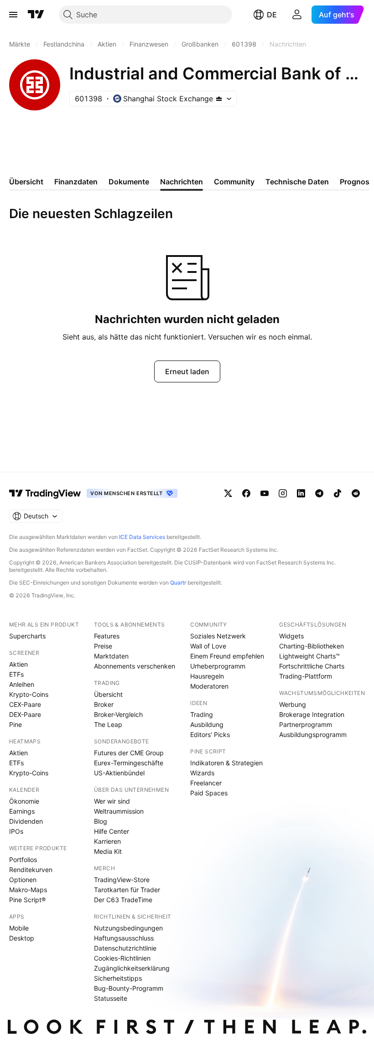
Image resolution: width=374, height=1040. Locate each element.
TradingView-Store (122, 879)
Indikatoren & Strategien (226, 763)
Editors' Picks (210, 734)
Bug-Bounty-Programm (128, 988)
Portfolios (23, 859)
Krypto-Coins (28, 694)
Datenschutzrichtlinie (125, 948)
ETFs (16, 674)
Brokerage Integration (311, 714)
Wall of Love (208, 646)
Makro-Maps (28, 890)
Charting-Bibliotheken (311, 646)
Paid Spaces (209, 793)
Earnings (22, 811)
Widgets (291, 636)
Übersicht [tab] (26, 181)
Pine (15, 724)
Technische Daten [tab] (297, 181)
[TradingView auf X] (228, 493)
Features (106, 636)
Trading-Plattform (305, 676)
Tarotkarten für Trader (127, 890)
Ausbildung (206, 724)
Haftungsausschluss (124, 938)
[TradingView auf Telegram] (319, 493)
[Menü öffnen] (13, 14)
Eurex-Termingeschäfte (128, 763)
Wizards (202, 773)
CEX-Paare (25, 704)
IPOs (16, 831)
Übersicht (108, 694)
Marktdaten (111, 656)
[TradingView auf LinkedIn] (301, 493)
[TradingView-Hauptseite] (45, 493)
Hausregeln (207, 676)
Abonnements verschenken (134, 666)
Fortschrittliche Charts (311, 666)
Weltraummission (119, 811)
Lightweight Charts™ (309, 656)
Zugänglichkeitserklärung (132, 968)
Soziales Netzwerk (218, 636)
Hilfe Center (111, 831)
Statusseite (110, 998)
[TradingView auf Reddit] (355, 493)
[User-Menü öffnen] (297, 14)
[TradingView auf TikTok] (337, 493)
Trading (201, 714)
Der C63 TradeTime (123, 900)
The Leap (108, 724)
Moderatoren (209, 686)
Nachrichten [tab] (181, 181)
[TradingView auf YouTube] (264, 493)
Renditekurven (30, 869)
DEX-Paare (25, 714)
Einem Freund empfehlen (227, 656)
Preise (103, 646)
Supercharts (27, 636)
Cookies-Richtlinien (122, 958)
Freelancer (206, 783)
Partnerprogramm (305, 724)
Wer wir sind (112, 801)
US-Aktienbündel (119, 773)
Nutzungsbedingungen (128, 928)
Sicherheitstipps (118, 978)
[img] (219, 98)
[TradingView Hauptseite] (36, 14)
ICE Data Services (142, 536)
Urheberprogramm (217, 666)
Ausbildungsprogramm (313, 734)
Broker (104, 704)
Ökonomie (24, 801)
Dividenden (26, 821)
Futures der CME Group (129, 753)
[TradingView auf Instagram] (282, 493)
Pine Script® (27, 900)
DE (272, 14)
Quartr (178, 582)
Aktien (18, 664)
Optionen (22, 879)
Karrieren (107, 841)
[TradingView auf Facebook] (246, 493)
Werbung (292, 704)
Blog (100, 821)
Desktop (21, 938)
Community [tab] (234, 181)
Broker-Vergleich (118, 714)
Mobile (19, 928)
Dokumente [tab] (129, 181)
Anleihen (21, 684)
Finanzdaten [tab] (76, 181)
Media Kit (108, 851)
